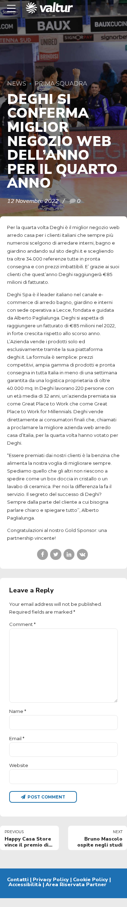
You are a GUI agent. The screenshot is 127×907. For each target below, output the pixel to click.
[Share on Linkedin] (69, 554)
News (16, 83)
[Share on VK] (82, 554)
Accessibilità (24, 884)
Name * (17, 711)
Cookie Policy (90, 879)
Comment (22, 624)
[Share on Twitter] (55, 554)
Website (18, 765)
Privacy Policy (51, 879)
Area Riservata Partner (76, 884)
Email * (16, 738)
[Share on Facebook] (42, 554)
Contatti (18, 879)
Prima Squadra (61, 83)
